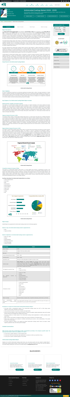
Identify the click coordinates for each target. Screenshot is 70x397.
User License (56, 57)
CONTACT (51, 5)
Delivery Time (56, 60)
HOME (27, 5)
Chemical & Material (7, 21)
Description (8, 26)
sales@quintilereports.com (32, 344)
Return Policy (25, 385)
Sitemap (10, 385)
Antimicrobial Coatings (40, 32)
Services (10, 383)
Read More (18, 369)
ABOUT (46, 5)
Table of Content (20, 26)
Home (2, 21)
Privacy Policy (25, 381)
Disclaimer (24, 383)
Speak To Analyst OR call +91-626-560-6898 (61, 50)
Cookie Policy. (29, 395)
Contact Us (11, 381)
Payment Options (57, 63)
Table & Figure (32, 26)
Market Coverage (44, 26)
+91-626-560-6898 (40, 387)
